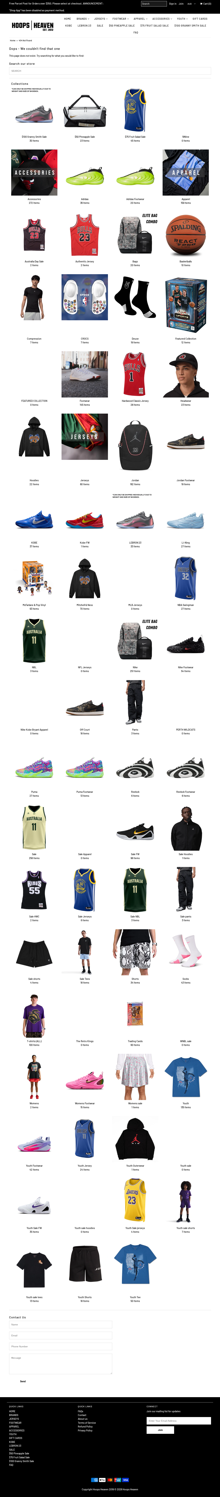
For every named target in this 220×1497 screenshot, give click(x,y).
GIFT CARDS (200, 18)
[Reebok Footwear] (186, 765)
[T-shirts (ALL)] (34, 1015)
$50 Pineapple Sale (122, 25)
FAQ (136, 32)
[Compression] (34, 297)
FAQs (80, 1411)
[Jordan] (135, 445)
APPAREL (139, 18)
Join (181, 3)
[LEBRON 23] (135, 516)
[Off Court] (85, 703)
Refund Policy (85, 1426)
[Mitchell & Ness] (85, 578)
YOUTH (181, 18)
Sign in (173, 3)
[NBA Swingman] (186, 578)
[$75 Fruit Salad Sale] (135, 110)
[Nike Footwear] (186, 641)
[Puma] (34, 765)
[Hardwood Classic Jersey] (135, 374)
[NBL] (34, 641)
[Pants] (135, 703)
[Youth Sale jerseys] (135, 1200)
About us (82, 1418)
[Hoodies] (34, 437)
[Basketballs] (186, 235)
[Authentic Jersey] (85, 235)
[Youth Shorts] (85, 1264)
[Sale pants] (186, 890)
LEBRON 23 (84, 25)
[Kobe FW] (85, 516)
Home (12, 40)
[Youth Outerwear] (135, 1139)
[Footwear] (85, 374)
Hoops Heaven (130, 1489)
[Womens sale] (135, 1077)
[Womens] (34, 1077)
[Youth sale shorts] (186, 1201)
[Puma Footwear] (85, 765)
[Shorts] (135, 952)
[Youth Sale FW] (34, 1201)
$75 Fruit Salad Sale (154, 25)
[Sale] (34, 828)
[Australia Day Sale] (34, 235)
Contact (82, 1415)
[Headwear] (186, 374)
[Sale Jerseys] (85, 890)
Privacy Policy (85, 1430)
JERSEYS (99, 18)
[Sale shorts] (34, 952)
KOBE (68, 25)
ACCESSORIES (161, 18)
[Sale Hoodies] (186, 828)
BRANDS (82, 18)
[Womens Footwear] (85, 1077)
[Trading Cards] (135, 1015)
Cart (206, 3)
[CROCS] (85, 297)
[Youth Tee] (135, 1264)
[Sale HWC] (34, 890)
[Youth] (186, 1077)
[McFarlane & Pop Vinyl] (34, 578)
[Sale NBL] (135, 890)
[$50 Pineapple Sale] (85, 110)
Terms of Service (87, 1422)
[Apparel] (186, 173)
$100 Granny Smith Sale (190, 25)
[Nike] (135, 641)
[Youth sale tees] (34, 1267)
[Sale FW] (135, 828)
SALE (100, 25)
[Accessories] (34, 173)
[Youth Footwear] (34, 1139)
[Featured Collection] (186, 304)
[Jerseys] (85, 437)
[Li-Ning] (186, 516)
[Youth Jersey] (85, 1139)
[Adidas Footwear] (135, 173)
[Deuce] (135, 297)
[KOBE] (34, 516)
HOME (67, 18)
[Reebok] (135, 765)
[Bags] (135, 235)
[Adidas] (85, 173)
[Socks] (186, 952)
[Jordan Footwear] (186, 437)
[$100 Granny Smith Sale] (34, 110)
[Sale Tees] (85, 952)
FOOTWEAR (119, 18)
